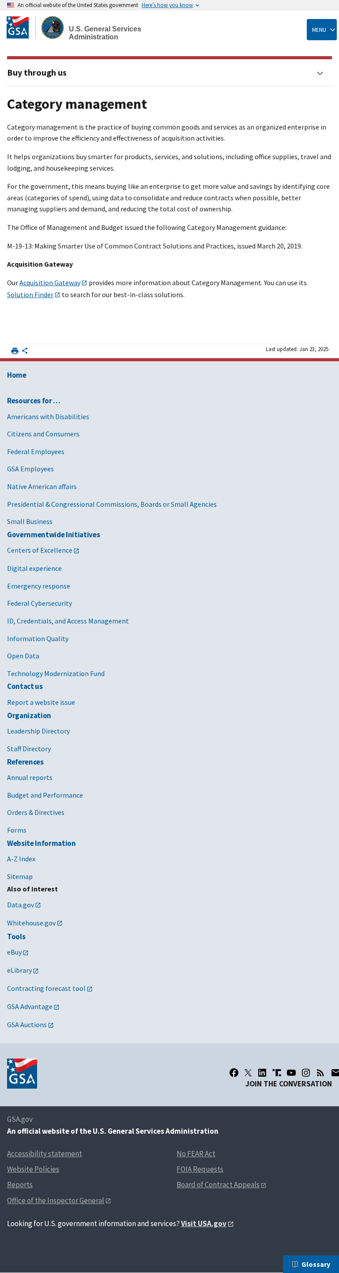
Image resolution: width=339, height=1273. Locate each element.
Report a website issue (41, 702)
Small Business (30, 521)
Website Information (41, 843)
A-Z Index (21, 858)
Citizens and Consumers (43, 433)
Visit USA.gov (203, 1223)
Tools (16, 936)
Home (16, 375)
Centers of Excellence (39, 550)
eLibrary (19, 970)
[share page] (24, 352)
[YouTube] (291, 1072)
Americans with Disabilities (48, 416)
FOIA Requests (200, 1169)
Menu (319, 30)
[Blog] (320, 1072)
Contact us (25, 686)
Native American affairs (42, 486)
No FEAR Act (196, 1153)
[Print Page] (15, 351)
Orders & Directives (35, 812)
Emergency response (38, 585)
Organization (29, 715)
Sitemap (20, 876)
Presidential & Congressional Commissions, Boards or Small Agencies (112, 504)
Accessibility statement (44, 1153)
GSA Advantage (30, 1006)
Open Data (23, 655)
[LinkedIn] (262, 1072)
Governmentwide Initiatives (53, 534)
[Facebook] (234, 1072)
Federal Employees (35, 451)
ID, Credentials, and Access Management (68, 620)
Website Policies (33, 1169)
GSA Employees (30, 468)
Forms (16, 830)
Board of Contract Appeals (218, 1184)
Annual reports (30, 777)
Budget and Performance (45, 795)
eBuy (14, 952)
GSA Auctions (27, 1024)
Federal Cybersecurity (39, 603)
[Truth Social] (276, 1072)
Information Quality (37, 638)
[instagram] (305, 1072)
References (25, 762)
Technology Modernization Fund (56, 673)
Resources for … (33, 400)
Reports (20, 1184)
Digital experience (34, 568)
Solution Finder (30, 294)
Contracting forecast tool (46, 988)
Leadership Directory (38, 730)
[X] (248, 1072)
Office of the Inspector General (55, 1200)
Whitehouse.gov (31, 922)
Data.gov (20, 904)
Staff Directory (29, 748)
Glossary (315, 1264)
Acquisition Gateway (49, 282)
